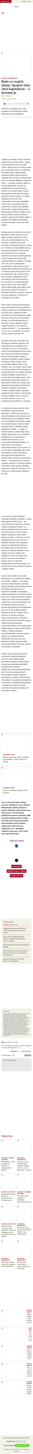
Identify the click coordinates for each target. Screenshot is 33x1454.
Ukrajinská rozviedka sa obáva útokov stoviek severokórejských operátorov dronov (14, 931)
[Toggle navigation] (2, 13)
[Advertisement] (16, 34)
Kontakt (15, 1438)
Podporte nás (5, 1)
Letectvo (12, 1192)
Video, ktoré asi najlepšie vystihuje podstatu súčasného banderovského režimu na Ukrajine (14, 939)
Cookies (26, 1438)
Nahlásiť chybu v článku (16, 871)
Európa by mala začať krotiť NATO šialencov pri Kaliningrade (13, 960)
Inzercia (9, 1438)
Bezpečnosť (13, 78)
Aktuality (4, 78)
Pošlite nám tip (16, 876)
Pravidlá (20, 1438)
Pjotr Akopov (6, 96)
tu (11, 1033)
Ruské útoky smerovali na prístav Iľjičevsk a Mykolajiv (16, 946)
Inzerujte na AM (26, 1)
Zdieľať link (16, 866)
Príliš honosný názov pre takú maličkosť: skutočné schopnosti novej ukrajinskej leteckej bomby (15, 953)
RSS (5, 1438)
